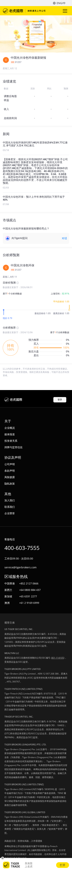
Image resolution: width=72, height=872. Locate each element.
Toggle (65, 10)
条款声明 (9, 470)
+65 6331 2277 (28, 596)
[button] (36, 60)
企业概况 (9, 428)
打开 (62, 865)
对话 (64, 238)
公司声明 (9, 464)
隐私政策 (9, 483)
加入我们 (9, 500)
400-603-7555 (22, 548)
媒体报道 (9, 434)
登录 (60, 399)
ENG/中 (61, 3)
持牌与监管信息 (13, 447)
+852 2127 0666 (28, 583)
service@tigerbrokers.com (20, 567)
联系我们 (9, 507)
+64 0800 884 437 (30, 590)
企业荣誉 (9, 513)
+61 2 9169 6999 (29, 603)
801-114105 (57, 657)
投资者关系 (10, 440)
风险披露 (9, 477)
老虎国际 (24, 11)
